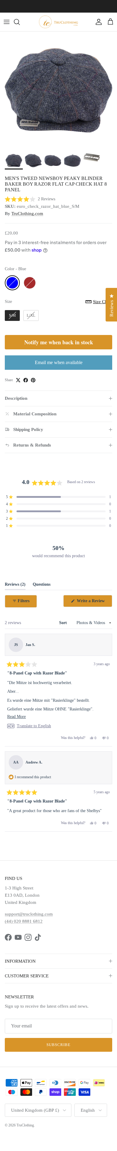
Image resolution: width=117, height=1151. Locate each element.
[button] (30, 199)
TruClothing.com (27, 213)
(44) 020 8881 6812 (24, 921)
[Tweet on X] (18, 380)
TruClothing (25, 1125)
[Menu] (6, 21)
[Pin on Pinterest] (33, 380)
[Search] (19, 21)
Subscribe (58, 1044)
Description (16, 398)
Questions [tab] (41, 586)
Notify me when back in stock (58, 342)
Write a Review (94, 602)
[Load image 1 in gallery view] (58, 89)
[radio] (12, 282)
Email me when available (58, 362)
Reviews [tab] (15, 586)
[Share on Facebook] (25, 380)
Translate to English (34, 726)
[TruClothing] (58, 22)
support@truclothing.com (29, 914)
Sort (63, 622)
